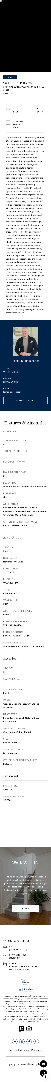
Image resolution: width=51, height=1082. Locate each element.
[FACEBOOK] (29, 1041)
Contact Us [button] (25, 908)
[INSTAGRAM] (22, 1041)
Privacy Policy (36, 1064)
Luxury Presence (32, 1050)
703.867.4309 (14, 958)
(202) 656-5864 (11, 382)
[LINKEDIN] (36, 1041)
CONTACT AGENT (25, 400)
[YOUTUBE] (15, 1041)
